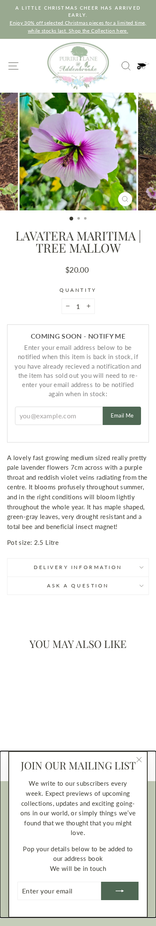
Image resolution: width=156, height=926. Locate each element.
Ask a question (78, 585)
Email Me (122, 415)
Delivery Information (78, 567)
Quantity (77, 290)
